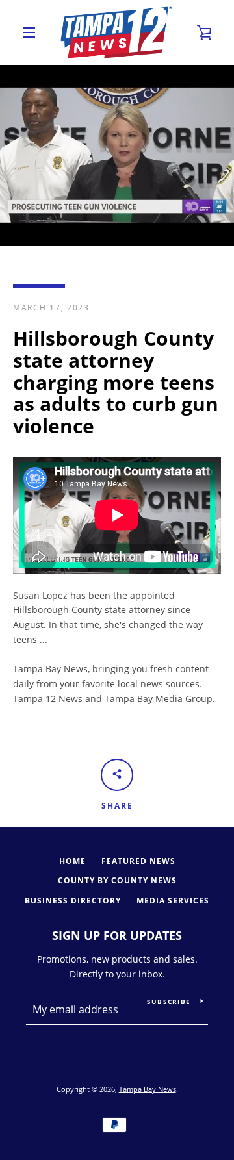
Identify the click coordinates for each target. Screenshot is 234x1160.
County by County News (117, 880)
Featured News (138, 860)
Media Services (172, 900)
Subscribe (168, 1001)
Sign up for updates (117, 935)
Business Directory (73, 900)
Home (72, 860)
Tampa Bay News (147, 1089)
